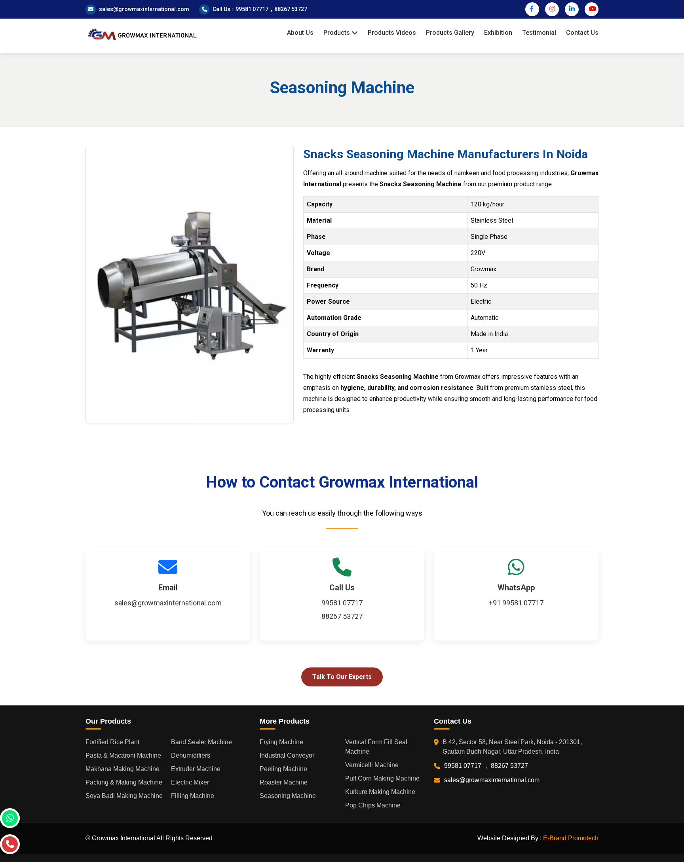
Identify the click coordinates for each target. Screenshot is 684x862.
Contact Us (582, 32)
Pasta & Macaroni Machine (123, 755)
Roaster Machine (284, 782)
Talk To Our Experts (342, 677)
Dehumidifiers (190, 755)
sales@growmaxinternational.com (144, 9)
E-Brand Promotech (570, 838)
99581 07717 (252, 9)
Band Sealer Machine (201, 742)
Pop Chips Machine (373, 805)
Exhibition (498, 32)
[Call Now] (10, 844)
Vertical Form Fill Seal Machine (376, 747)
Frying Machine (281, 742)
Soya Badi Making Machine (124, 795)
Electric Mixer (190, 782)
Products (337, 32)
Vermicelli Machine (372, 765)
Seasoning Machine (288, 795)
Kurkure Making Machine (380, 791)
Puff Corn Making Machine (382, 778)
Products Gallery (450, 32)
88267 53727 (290, 9)
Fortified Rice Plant (112, 742)
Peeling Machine (283, 769)
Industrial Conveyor (287, 755)
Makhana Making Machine (123, 769)
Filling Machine (192, 795)
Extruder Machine (195, 769)
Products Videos (392, 32)
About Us (300, 32)
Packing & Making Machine (124, 782)
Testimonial (539, 32)
